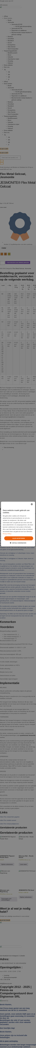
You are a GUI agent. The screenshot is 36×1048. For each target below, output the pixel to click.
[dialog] (18, 524)
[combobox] (32, 504)
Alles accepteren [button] (18, 538)
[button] (18, 543)
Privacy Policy (7, 534)
